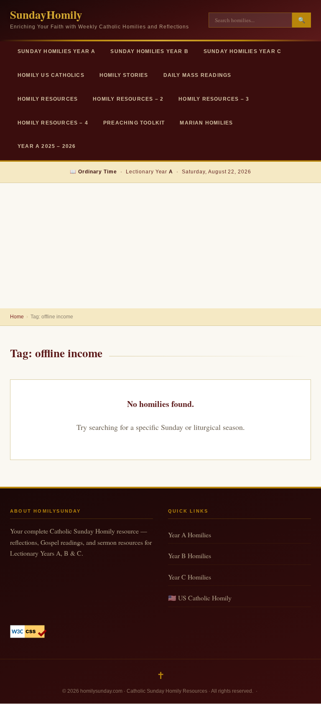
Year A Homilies (189, 534)
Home (17, 317)
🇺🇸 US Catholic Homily (200, 597)
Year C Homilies (189, 576)
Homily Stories (123, 75)
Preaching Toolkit (134, 123)
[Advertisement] (160, 245)
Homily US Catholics (51, 75)
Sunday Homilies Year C (242, 51)
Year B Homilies (189, 555)
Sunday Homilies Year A (56, 51)
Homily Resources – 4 (53, 123)
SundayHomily (46, 14)
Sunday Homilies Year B (149, 51)
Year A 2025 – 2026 (47, 146)
